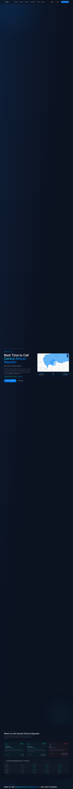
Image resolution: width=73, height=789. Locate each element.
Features (21, 1)
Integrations (33, 1)
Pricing (38, 1)
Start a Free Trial (10, 380)
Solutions (26, 1)
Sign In (58, 1)
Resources (43, 1)
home (5, 348)
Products (15, 1)
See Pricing (20, 380)
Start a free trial (65, 1)
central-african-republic (11, 348)
